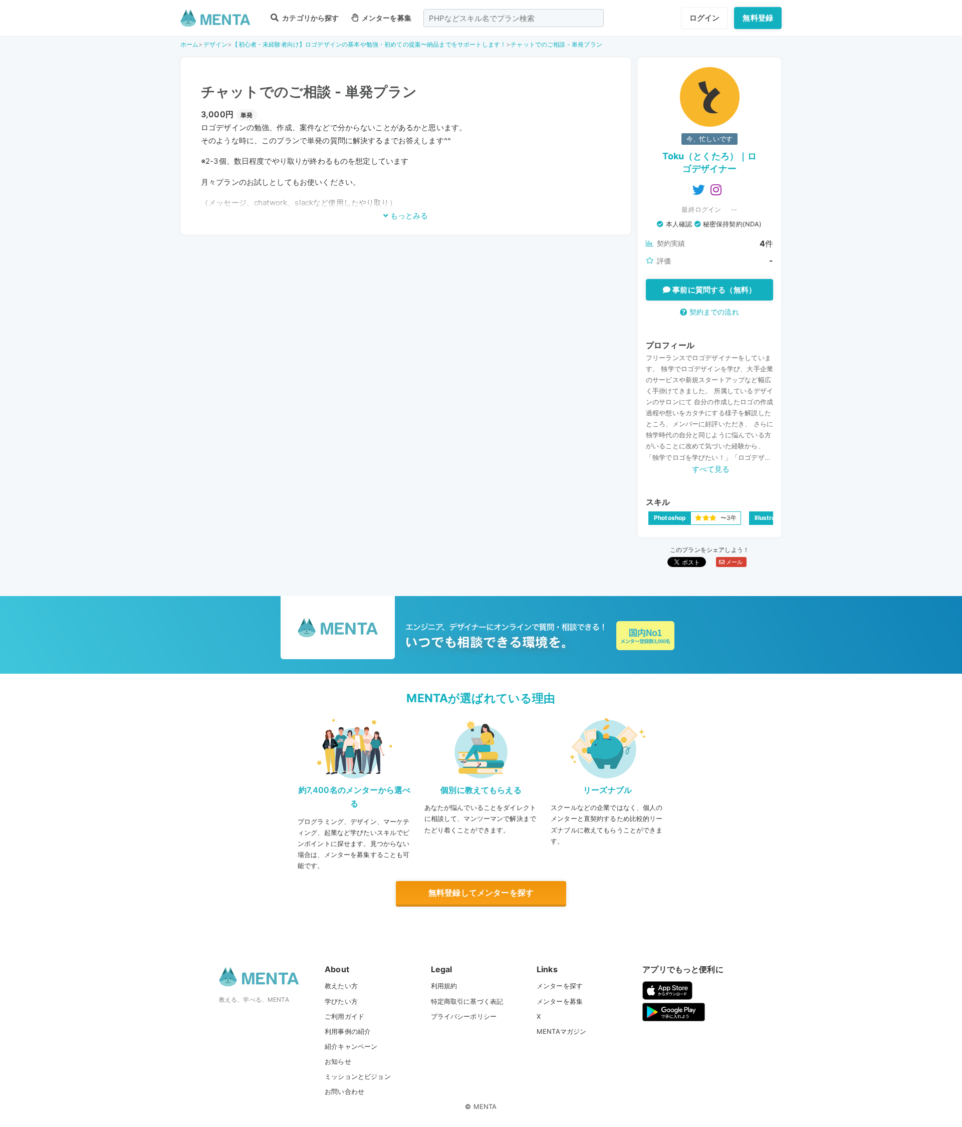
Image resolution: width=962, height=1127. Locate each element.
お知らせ (338, 1061)
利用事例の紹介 (348, 1031)
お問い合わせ (344, 1091)
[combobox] (513, 18)
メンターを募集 (385, 18)
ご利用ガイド (344, 1016)
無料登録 (758, 18)
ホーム (189, 44)
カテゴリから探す (310, 18)
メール (734, 562)
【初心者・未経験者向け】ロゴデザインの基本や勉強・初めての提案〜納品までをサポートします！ (369, 44)
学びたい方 (341, 1001)
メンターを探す (560, 986)
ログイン (704, 18)
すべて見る (711, 469)
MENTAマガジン (561, 1031)
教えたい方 (341, 986)
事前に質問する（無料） (713, 290)
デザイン (215, 44)
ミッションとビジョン (358, 1076)
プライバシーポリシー (464, 1016)
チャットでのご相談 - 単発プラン (556, 44)
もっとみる (408, 215)
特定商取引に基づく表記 (467, 1001)
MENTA (485, 1106)
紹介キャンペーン (351, 1046)
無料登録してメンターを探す (481, 893)
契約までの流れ (713, 312)
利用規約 (444, 986)
